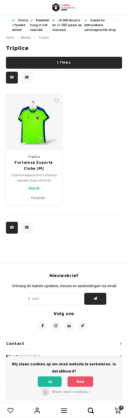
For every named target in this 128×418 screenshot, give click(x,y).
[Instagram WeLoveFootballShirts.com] (56, 326)
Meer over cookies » (71, 392)
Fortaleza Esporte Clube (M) (34, 165)
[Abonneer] (95, 299)
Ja (49, 381)
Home (10, 37)
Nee (80, 381)
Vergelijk (38, 197)
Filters (65, 62)
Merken (26, 37)
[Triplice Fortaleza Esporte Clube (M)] (34, 122)
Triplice (43, 37)
